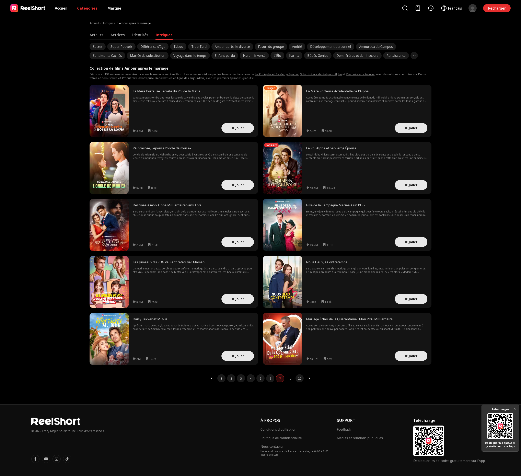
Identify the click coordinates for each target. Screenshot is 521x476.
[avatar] (472, 8)
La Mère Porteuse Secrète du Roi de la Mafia (166, 91)
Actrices (118, 34)
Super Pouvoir (121, 46)
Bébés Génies (317, 55)
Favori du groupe (271, 46)
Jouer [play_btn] (239, 128)
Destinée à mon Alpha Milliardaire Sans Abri (167, 205)
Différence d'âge (152, 46)
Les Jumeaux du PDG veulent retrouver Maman (169, 262)
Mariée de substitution (147, 55)
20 (299, 378)
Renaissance (396, 55)
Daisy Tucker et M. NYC (150, 319)
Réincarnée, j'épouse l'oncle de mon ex (162, 148)
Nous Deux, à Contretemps (326, 262)
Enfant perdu (225, 55)
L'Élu (277, 55)
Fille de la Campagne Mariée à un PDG (335, 205)
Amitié (297, 46)
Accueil (61, 8)
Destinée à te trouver (360, 74)
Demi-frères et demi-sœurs (357, 55)
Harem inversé (254, 55)
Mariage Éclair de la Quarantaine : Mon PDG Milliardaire (349, 319)
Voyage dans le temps (190, 55)
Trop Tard (199, 46)
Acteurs (96, 34)
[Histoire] (431, 8)
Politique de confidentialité (281, 438)
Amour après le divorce (232, 46)
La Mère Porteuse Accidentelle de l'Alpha (337, 91)
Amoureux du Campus (376, 46)
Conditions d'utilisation (278, 429)
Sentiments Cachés (107, 55)
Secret (97, 46)
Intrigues (109, 23)
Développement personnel (330, 46)
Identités (140, 34)
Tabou (178, 46)
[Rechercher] (405, 8)
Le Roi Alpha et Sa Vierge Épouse (277, 74)
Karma (294, 55)
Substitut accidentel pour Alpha (321, 74)
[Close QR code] (514, 408)
